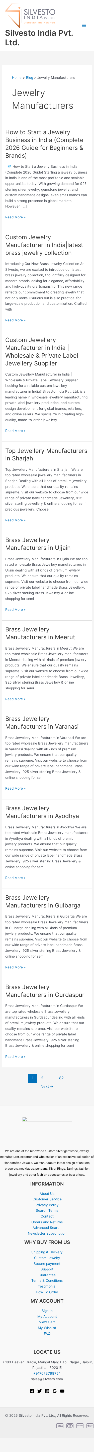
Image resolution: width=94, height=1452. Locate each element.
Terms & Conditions (47, 1280)
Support (47, 1269)
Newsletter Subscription (47, 1233)
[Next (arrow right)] (19, 1449)
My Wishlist (47, 1328)
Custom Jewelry (47, 1258)
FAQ (47, 1334)
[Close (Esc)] (45, 1442)
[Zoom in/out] (6, 1442)
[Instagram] (47, 1391)
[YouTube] (62, 1391)
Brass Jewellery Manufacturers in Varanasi (42, 722)
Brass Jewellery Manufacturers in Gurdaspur (44, 990)
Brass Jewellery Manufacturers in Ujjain (38, 543)
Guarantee (47, 1275)
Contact (47, 1216)
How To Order (47, 1292)
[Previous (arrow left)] (6, 1449)
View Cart (47, 1322)
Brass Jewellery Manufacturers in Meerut (40, 633)
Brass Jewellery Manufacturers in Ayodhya (42, 812)
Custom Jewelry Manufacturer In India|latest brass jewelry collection (44, 244)
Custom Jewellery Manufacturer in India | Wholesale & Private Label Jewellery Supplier (41, 351)
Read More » (15, 216)
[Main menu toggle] (84, 25)
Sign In (47, 1311)
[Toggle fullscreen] (19, 1442)
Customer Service (47, 1199)
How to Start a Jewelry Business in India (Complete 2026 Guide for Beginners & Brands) (44, 143)
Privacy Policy (47, 1205)
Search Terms (47, 1210)
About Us (47, 1194)
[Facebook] (32, 1391)
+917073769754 (47, 1373)
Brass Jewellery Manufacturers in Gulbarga (42, 901)
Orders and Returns (47, 1222)
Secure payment (47, 1264)
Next (47, 1086)
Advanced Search (47, 1228)
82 (61, 1078)
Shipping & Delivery (47, 1252)
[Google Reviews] (54, 1391)
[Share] (32, 1442)
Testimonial (47, 1286)
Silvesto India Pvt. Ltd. (39, 37)
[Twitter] (39, 1391)
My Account (47, 1316)
